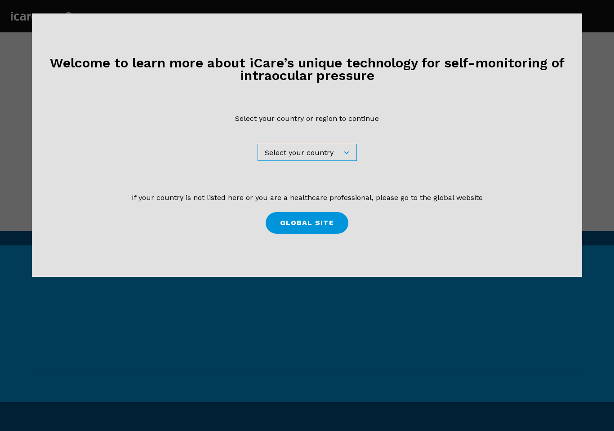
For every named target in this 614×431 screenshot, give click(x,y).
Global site (307, 222)
